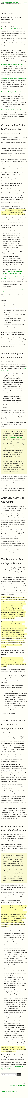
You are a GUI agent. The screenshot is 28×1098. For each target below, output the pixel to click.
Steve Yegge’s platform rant (14, 437)
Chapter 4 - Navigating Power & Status (12, 92)
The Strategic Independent (9, 2)
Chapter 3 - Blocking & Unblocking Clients (13, 78)
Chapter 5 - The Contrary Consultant (12, 110)
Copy (19, 1074)
